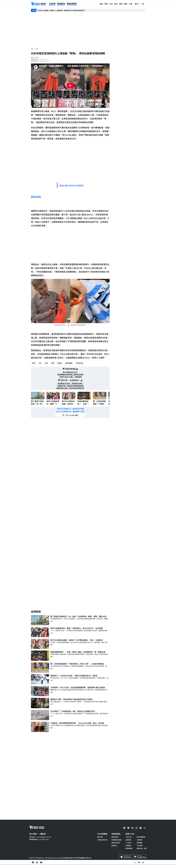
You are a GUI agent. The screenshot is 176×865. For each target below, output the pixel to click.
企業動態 (128, 840)
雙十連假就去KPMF (70, 372)
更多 (137, 4)
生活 (111, 4)
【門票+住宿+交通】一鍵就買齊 (70, 377)
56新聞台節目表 (102, 840)
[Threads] (132, 828)
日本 (40, 363)
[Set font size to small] (135, 862)
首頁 (101, 4)
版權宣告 (114, 845)
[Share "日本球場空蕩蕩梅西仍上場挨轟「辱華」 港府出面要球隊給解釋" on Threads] (37, 862)
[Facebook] (124, 828)
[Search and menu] (143, 4)
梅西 (52, 363)
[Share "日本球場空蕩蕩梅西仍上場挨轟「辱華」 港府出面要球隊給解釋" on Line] (33, 862)
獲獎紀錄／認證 (142, 848)
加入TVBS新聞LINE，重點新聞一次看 (70, 411)
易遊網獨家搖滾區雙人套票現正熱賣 (70, 374)
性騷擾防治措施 (116, 840)
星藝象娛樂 (129, 848)
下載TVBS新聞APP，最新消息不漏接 (70, 409)
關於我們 (100, 837)
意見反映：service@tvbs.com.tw (40, 837)
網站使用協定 (115, 843)
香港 (33, 363)
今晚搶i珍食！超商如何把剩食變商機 (70, 386)
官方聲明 (139, 845)
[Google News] (145, 828)
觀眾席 (60, 363)
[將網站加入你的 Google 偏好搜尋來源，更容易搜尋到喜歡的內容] (70, 415)
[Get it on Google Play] (140, 856)
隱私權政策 (115, 837)
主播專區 (128, 845)
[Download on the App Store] (126, 856)
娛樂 (120, 4)
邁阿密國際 (68, 363)
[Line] (128, 828)
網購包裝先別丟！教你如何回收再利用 (70, 388)
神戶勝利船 (79, 363)
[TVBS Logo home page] (38, 3)
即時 (106, 4)
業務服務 (139, 843)
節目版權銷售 (141, 837)
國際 (125, 4)
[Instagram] (136, 828)
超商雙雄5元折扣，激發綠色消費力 (70, 383)
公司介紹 (128, 837)
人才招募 (128, 843)
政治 (116, 4)
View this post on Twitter (71, 185)
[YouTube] (141, 828)
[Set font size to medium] (139, 862)
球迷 (46, 363)
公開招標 (139, 840)
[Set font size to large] (143, 862)
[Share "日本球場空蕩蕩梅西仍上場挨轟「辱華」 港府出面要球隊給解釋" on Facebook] (41, 862)
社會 (130, 4)
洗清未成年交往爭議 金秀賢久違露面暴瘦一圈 (52, 10)
